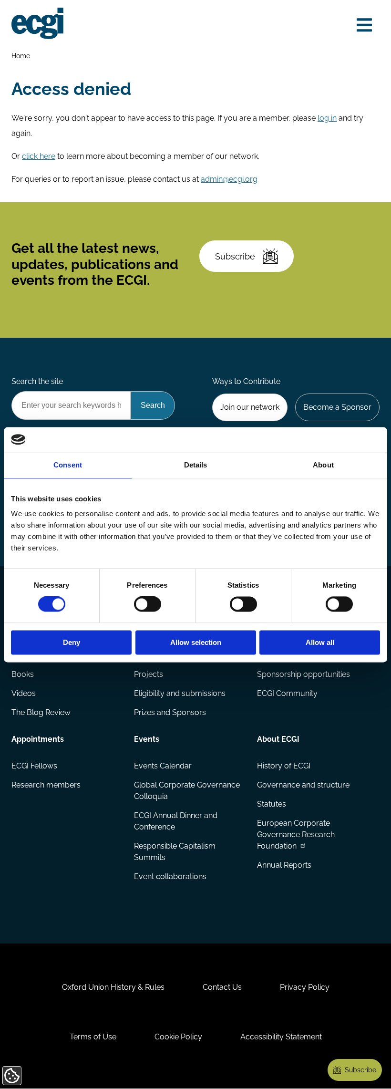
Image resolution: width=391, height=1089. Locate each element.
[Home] (37, 23)
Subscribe (235, 256)
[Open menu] (364, 25)
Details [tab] (195, 465)
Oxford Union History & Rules (113, 987)
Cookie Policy (178, 1036)
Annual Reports (284, 865)
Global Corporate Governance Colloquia (187, 790)
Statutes (271, 804)
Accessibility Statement (281, 1036)
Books (22, 674)
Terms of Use (93, 1036)
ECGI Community (287, 693)
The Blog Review (41, 712)
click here (38, 156)
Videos (23, 693)
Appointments (37, 739)
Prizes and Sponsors (170, 712)
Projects (148, 674)
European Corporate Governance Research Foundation (296, 834)
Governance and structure (303, 784)
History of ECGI (283, 765)
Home (20, 56)
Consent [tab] (67, 465)
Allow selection (195, 642)
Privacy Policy (304, 987)
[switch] (147, 604)
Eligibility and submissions (180, 693)
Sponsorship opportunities (303, 674)
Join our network (249, 407)
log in (327, 118)
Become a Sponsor (337, 407)
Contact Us (222, 987)
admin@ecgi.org (229, 179)
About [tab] (323, 465)
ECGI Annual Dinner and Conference (175, 821)
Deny (71, 642)
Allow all (320, 642)
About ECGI (278, 739)
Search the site (37, 381)
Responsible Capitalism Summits (175, 851)
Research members (46, 784)
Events (146, 739)
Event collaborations (170, 876)
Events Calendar (163, 765)
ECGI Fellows (34, 765)
